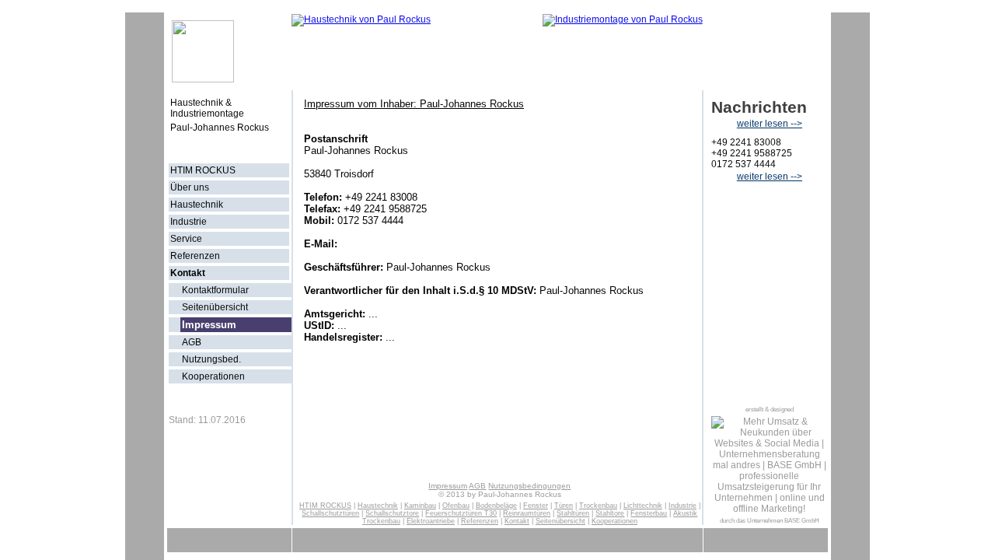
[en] (274, 146)
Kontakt (187, 273)
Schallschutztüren (330, 513)
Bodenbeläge (496, 505)
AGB (191, 342)
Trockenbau (598, 505)
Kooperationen (213, 376)
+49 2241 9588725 (751, 153)
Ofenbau (456, 505)
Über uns (189, 187)
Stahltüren (573, 513)
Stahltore (609, 513)
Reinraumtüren (526, 513)
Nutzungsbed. (211, 359)
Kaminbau (420, 505)
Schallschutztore (392, 513)
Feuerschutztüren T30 (461, 513)
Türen (563, 505)
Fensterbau (648, 513)
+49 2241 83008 (746, 142)
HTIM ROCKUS (203, 170)
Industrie (188, 221)
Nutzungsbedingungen (529, 485)
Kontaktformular (215, 290)
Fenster (535, 505)
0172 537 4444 (743, 164)
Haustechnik (196, 204)
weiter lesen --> (769, 123)
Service (186, 238)
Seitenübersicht (215, 307)
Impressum (447, 485)
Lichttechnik (642, 505)
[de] (251, 146)
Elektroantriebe (431, 521)
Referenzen (195, 255)
